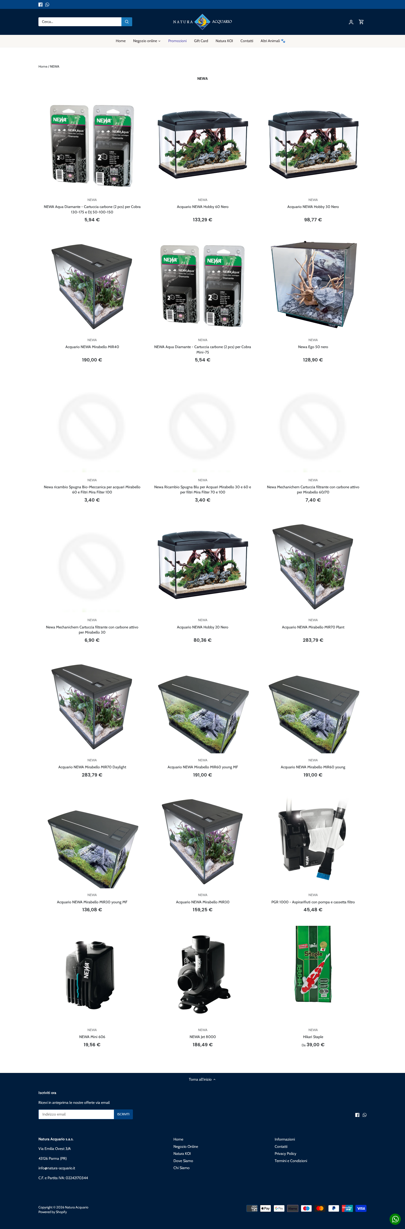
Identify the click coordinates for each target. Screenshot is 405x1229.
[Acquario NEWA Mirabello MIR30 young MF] (92, 839)
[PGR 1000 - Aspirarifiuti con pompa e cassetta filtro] (313, 839)
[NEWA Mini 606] (92, 974)
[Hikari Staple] (313, 964)
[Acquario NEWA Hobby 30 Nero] (313, 144)
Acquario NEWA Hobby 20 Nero (202, 623)
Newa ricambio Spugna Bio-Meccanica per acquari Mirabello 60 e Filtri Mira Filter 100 (92, 486)
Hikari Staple (313, 1033)
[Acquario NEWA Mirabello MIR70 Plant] (313, 564)
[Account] (351, 21)
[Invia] (126, 21)
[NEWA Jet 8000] (202, 974)
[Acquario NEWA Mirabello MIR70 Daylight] (92, 704)
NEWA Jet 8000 (203, 1033)
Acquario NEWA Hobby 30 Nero (313, 203)
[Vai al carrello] (361, 21)
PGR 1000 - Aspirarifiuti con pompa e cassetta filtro (313, 898)
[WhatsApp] (47, 4)
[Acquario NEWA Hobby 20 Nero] (202, 564)
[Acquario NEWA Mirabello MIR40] (92, 284)
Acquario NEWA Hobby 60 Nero (203, 203)
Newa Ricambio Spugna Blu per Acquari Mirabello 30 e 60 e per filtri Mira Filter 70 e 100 (202, 486)
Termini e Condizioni (291, 1161)
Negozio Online (185, 1146)
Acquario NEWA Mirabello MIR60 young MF (203, 763)
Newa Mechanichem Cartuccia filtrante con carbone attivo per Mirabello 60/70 (313, 486)
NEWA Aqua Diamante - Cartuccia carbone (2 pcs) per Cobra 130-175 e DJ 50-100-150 (92, 206)
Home (178, 1139)
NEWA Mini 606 (92, 1033)
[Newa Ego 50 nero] (313, 284)
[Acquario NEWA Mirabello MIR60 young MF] (202, 704)
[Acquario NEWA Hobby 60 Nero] (202, 144)
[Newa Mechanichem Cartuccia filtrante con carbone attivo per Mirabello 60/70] (313, 424)
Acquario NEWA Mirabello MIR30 (202, 898)
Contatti (281, 1146)
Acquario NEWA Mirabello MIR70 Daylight (92, 763)
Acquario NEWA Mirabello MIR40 (92, 343)
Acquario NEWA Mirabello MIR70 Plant (313, 623)
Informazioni (285, 1139)
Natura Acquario (76, 1207)
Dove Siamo (183, 1161)
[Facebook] (40, 4)
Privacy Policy (285, 1153)
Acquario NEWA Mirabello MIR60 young (313, 763)
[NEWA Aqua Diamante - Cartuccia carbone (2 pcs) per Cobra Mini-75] (202, 284)
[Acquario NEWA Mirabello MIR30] (202, 839)
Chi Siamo (181, 1168)
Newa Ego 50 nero (313, 343)
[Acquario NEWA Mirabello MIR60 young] (313, 704)
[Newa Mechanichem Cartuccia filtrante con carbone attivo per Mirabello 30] (92, 564)
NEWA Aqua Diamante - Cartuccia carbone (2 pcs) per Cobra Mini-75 (202, 346)
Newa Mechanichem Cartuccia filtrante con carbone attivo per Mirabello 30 (92, 626)
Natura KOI (182, 1153)
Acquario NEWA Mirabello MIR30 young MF (92, 898)
